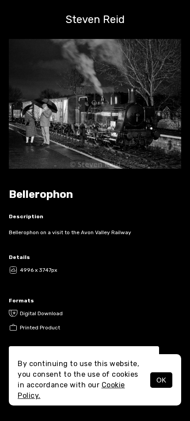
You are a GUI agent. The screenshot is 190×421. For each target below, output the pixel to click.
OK (161, 380)
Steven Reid (95, 19)
